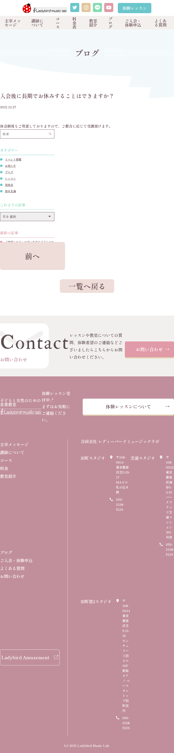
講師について (37, 23)
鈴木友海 (10, 191)
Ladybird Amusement (25, 657)
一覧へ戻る (87, 286)
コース (58, 23)
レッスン (10, 178)
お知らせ (10, 166)
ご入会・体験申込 (133, 23)
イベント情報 (13, 159)
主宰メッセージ (13, 23)
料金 (4, 468)
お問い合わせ (149, 349)
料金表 (74, 23)
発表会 (9, 185)
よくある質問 (160, 23)
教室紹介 (93, 23)
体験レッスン (134, 8)
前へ (32, 255)
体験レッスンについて (128, 406)
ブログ (110, 23)
